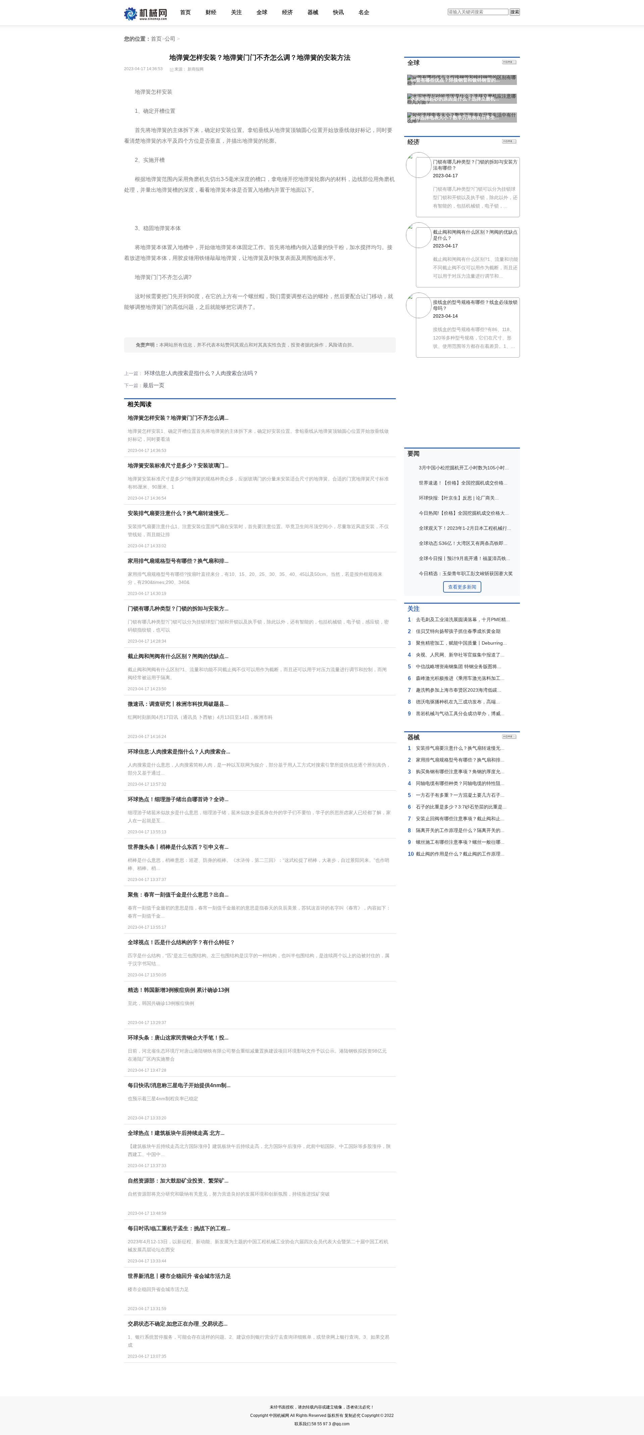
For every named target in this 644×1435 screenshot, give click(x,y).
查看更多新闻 (462, 587)
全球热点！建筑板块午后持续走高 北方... (176, 1133)
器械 (313, 12)
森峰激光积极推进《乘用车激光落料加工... (460, 678)
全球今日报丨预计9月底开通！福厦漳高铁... (464, 558)
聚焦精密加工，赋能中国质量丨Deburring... (461, 643)
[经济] (509, 142)
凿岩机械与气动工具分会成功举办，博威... (460, 713)
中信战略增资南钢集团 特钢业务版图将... (458, 666)
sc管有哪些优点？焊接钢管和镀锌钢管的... (455, 80)
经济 (287, 12)
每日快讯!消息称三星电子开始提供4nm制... (179, 1085)
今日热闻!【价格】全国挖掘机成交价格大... (464, 513)
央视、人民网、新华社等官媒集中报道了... (460, 654)
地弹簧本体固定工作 (267, 325)
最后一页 (153, 385)
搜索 (515, 11)
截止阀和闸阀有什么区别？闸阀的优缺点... (178, 656)
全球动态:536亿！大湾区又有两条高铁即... (463, 543)
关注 (236, 12)
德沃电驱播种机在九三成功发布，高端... (458, 701)
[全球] (509, 62)
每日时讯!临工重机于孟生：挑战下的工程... (179, 1228)
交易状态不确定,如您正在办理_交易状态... (177, 1324)
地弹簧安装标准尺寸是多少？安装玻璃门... (178, 465)
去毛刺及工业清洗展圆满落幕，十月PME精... (463, 619)
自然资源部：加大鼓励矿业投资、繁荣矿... (178, 1181)
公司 (170, 39)
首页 (185, 12)
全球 (262, 12)
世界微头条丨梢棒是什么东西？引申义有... (178, 847)
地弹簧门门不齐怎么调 (198, 325)
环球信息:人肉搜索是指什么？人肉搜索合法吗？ (200, 373)
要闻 (414, 453)
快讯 (338, 12)
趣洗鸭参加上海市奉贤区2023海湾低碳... (458, 690)
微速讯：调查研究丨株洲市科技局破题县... (178, 704)
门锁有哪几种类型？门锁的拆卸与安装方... (178, 608)
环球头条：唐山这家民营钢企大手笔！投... (178, 1037)
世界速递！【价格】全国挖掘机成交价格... (463, 482)
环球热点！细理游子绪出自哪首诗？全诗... (178, 799)
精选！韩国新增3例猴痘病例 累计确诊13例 (178, 990)
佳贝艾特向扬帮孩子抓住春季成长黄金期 (458, 631)
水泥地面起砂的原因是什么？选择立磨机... (455, 98)
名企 (364, 12)
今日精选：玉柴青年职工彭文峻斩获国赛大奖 (466, 573)
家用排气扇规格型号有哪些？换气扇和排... (178, 561)
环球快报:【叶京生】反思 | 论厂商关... (459, 498)
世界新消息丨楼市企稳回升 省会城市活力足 (179, 1276)
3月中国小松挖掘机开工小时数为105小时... (464, 467)
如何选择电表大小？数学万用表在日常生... (455, 117)
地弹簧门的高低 (234, 325)
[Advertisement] (258, 1381)
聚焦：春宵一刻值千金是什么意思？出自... (178, 894)
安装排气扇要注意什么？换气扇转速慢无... (178, 513)
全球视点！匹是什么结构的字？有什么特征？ (181, 942)
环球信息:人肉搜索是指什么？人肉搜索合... (179, 751)
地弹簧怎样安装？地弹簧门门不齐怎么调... (178, 418)
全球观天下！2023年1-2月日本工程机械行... (465, 528)
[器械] (509, 737)
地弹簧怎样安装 (163, 325)
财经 (211, 12)
